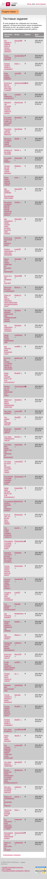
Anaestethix (18, 488)
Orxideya (17, 310)
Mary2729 (17, 654)
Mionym (17, 287)
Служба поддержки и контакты (12, 867)
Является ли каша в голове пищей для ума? (7, 142)
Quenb (16, 150)
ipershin (17, 437)
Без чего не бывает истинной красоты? (8, 789)
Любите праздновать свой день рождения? (8, 252)
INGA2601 (18, 219)
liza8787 (17, 592)
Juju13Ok (17, 73)
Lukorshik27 (18, 461)
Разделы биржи (9, 12)
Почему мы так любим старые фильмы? (7, 169)
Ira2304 (17, 662)
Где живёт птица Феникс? (8, 160)
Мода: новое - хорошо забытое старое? (7, 181)
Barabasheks (19, 614)
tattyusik (17, 695)
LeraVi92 (17, 249)
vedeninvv (18, 643)
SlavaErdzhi (18, 579)
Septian (17, 202)
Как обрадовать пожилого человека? (8, 328)
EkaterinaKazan (20, 541)
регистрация (41, 4)
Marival (17, 635)
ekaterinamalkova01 (21, 83)
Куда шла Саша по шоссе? (7, 430)
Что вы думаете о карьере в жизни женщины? (8, 698)
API (3, 869)
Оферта (27, 871)
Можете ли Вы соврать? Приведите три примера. (8, 626)
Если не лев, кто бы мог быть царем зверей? (7, 519)
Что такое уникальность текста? (9, 438)
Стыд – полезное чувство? (7, 57)
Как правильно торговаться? (9, 96)
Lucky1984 (18, 411)
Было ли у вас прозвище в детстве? (8, 279)
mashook (17, 238)
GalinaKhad (18, 685)
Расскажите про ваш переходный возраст (8, 835)
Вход (29, 4)
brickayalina (18, 566)
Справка (8, 869)
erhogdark (17, 259)
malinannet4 (18, 842)
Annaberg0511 (19, 56)
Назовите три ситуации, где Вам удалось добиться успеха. (7, 107)
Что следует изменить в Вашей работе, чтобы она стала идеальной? (8, 751)
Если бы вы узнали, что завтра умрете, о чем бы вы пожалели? (8, 363)
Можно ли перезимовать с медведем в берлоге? (9, 801)
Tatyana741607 (19, 833)
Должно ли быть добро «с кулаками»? (8, 66)
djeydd (16, 735)
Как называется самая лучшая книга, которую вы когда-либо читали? (8, 226)
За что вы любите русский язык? (7, 812)
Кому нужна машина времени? (7, 76)
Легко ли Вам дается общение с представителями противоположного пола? (11, 300)
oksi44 (16, 528)
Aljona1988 (18, 41)
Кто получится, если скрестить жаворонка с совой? (8, 824)
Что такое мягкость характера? (8, 764)
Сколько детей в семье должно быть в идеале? (7, 583)
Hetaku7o (17, 295)
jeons (16, 177)
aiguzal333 (18, 189)
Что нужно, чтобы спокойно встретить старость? (8, 532)
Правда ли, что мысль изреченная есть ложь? (8, 391)
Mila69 (16, 139)
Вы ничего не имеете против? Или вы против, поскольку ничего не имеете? (8, 208)
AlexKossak (18, 102)
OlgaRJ (17, 622)
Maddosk (17, 166)
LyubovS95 (18, 745)
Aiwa (16, 810)
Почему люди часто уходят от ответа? (7, 677)
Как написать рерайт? (7, 636)
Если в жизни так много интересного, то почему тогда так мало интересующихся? (11, 776)
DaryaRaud (18, 129)
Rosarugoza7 (19, 476)
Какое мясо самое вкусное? (7, 738)
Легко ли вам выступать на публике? (8, 846)
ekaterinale (18, 158)
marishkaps (18, 444)
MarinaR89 (18, 276)
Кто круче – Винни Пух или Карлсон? (7, 131)
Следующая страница (11, 855)
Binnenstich (18, 515)
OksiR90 (17, 417)
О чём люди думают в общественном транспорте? (9, 665)
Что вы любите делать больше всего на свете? (7, 570)
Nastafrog (17, 325)
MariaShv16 (18, 501)
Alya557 (17, 706)
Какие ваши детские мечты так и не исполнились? (9, 377)
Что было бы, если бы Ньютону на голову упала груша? (7, 467)
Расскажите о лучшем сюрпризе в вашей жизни (8, 480)
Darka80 (17, 604)
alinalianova (18, 770)
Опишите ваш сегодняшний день (9, 687)
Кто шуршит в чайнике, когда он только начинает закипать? (7, 46)
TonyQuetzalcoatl (20, 386)
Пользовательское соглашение (13, 871)
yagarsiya (17, 787)
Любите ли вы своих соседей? (8, 152)
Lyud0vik (17, 94)
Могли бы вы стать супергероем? (9, 289)
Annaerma (18, 400)
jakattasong (18, 358)
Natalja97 (17, 429)
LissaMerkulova (19, 729)
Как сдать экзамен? (7, 412)
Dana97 (17, 720)
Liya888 (17, 346)
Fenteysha (18, 819)
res (15, 674)
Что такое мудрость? (8, 730)
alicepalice (18, 117)
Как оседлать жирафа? (7, 615)
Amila (16, 64)
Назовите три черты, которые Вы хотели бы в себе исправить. (8, 557)
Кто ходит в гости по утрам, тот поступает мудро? (8, 121)
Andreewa (17, 553)
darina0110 (18, 762)
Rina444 (17, 373)
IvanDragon (18, 335)
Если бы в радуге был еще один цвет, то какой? (8, 86)
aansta (16, 796)
